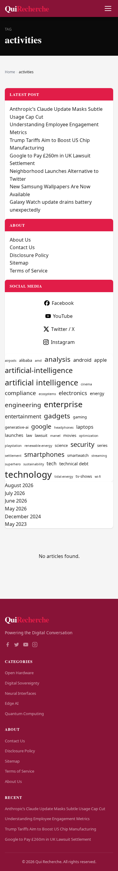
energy (97, 393)
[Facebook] (7, 645)
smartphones (44, 454)
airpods (10, 360)
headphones (64, 427)
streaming (99, 456)
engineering (23, 405)
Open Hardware (19, 672)
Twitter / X (62, 329)
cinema (86, 384)
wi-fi (98, 476)
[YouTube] (25, 645)
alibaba (25, 360)
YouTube (63, 316)
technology (28, 474)
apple (100, 360)
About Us (20, 239)
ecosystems (47, 394)
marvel (55, 436)
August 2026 (19, 485)
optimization (88, 436)
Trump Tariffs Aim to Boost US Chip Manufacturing (50, 829)
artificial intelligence (41, 382)
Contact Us (22, 247)
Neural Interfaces (20, 693)
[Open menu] (108, 8)
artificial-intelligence (39, 370)
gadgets (57, 416)
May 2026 (16, 508)
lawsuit (41, 435)
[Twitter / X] (16, 645)
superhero (13, 464)
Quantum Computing (24, 713)
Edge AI (11, 703)
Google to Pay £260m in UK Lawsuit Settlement (48, 839)
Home (10, 71)
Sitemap (19, 262)
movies (69, 435)
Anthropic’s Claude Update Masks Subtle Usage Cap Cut (55, 808)
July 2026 (15, 493)
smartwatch (78, 455)
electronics (73, 393)
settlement (13, 456)
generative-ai (16, 427)
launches (14, 435)
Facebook (63, 303)
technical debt (73, 463)
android (82, 359)
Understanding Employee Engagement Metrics (47, 818)
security (82, 444)
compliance (20, 393)
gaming (80, 417)
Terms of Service (29, 270)
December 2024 (23, 516)
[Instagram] (35, 645)
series (102, 445)
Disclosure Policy (29, 255)
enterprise (63, 404)
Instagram (63, 342)
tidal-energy (63, 476)
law (29, 435)
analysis (57, 359)
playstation (13, 446)
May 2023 (16, 524)
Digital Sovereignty (22, 683)
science (61, 445)
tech (52, 463)
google (41, 426)
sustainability (33, 464)
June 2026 (16, 500)
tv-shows (84, 476)
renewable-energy (38, 446)
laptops (84, 427)
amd (38, 360)
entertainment (23, 416)
